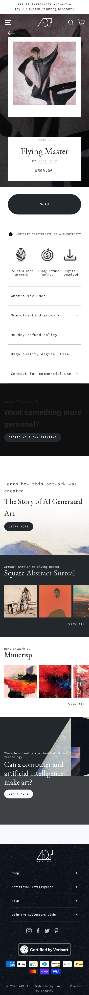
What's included (44, 296)
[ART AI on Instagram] (29, 930)
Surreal (64, 573)
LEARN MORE (19, 794)
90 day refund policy (44, 334)
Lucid (60, 986)
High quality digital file (44, 354)
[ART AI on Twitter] (47, 930)
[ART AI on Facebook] (38, 930)
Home (42, 140)
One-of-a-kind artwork (44, 315)
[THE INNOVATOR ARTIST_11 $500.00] (20, 601)
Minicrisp (47, 161)
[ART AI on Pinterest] (56, 930)
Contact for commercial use (44, 373)
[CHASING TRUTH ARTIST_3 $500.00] (55, 681)
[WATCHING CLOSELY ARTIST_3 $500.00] (55, 601)
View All (76, 624)
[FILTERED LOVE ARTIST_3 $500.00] (20, 681)
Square (14, 573)
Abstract (39, 573)
